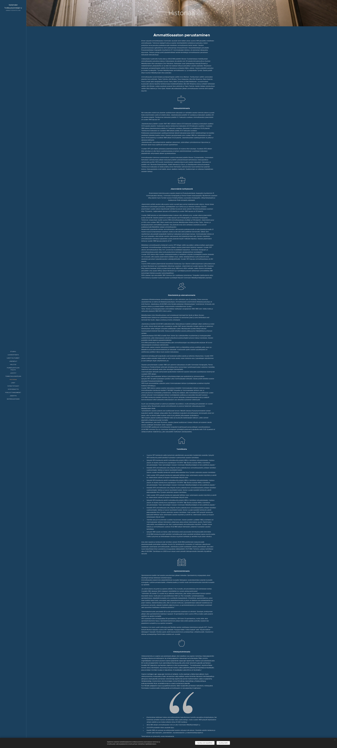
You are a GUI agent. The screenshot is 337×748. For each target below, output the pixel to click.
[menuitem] (13, 351)
